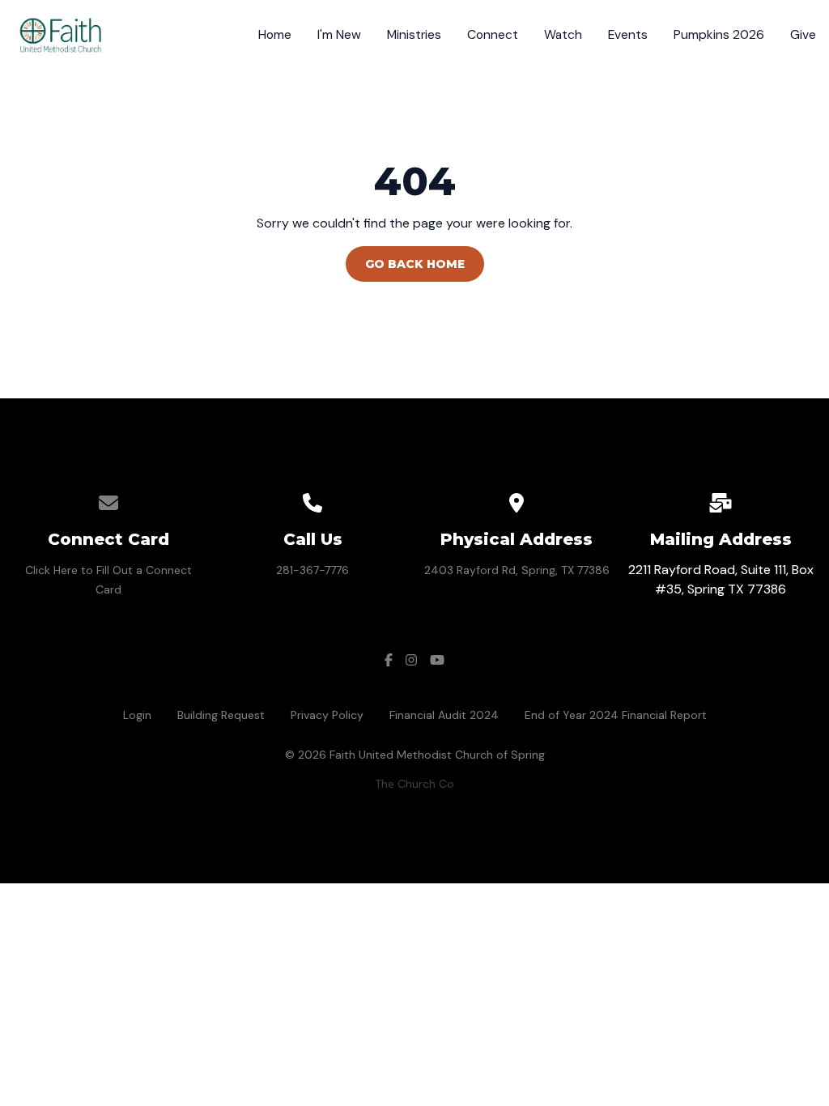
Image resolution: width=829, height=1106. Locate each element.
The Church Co (414, 783)
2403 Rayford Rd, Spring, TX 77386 (517, 570)
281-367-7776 (312, 570)
